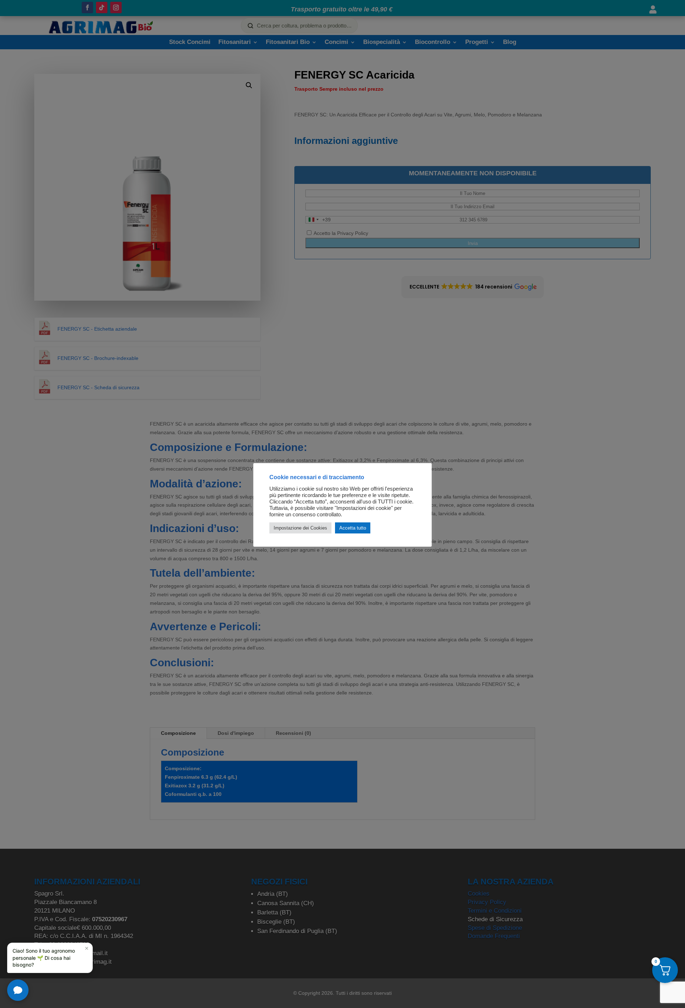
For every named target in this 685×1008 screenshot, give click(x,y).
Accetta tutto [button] (352, 528)
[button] (50, 958)
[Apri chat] (18, 990)
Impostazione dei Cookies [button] (300, 528)
